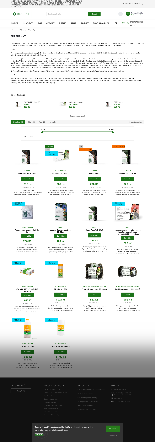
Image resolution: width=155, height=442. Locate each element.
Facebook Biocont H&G (122, 395)
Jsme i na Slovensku (51, 415)
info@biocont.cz (120, 389)
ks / (21, 391)
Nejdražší (42, 122)
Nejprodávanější (18, 122)
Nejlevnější (31, 122)
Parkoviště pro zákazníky (87, 398)
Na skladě (37, 136)
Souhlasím (112, 428)
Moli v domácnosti (51, 408)
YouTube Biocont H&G (122, 401)
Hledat (94, 14)
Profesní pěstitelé (51, 412)
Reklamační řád (50, 402)
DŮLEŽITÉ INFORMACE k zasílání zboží (92, 390)
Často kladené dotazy (131, 4)
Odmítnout (113, 436)
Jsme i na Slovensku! (86, 405)
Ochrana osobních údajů (53, 405)
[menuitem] (15, 23)
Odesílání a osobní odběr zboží (55, 393)
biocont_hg (118, 398)
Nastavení (39, 434)
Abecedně (53, 122)
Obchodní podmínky (51, 399)
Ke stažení (48, 396)
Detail (94, 294)
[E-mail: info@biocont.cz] (123, 23)
